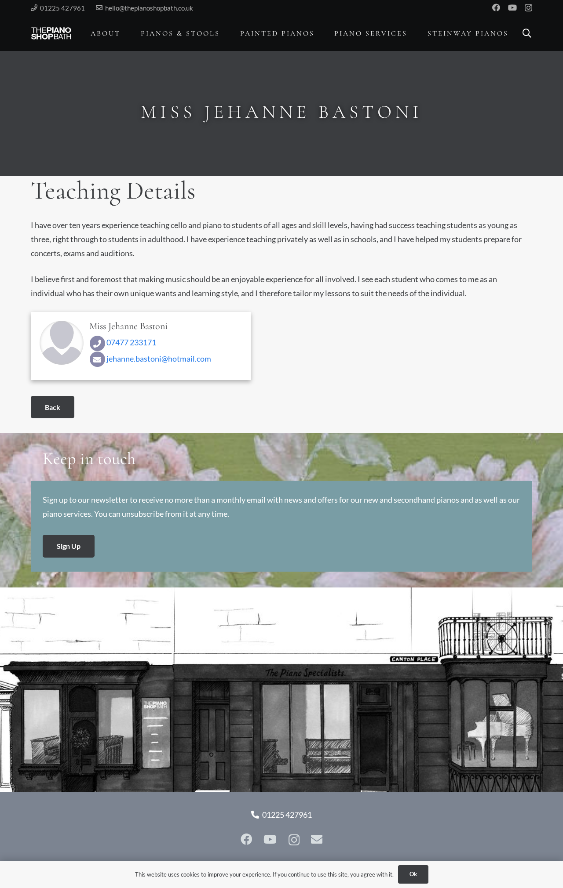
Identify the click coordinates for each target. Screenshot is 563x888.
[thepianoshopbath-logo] (51, 33)
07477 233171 (130, 342)
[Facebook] (496, 7)
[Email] (316, 839)
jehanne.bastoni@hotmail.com (158, 358)
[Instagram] (528, 8)
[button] (127, 33)
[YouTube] (512, 7)
